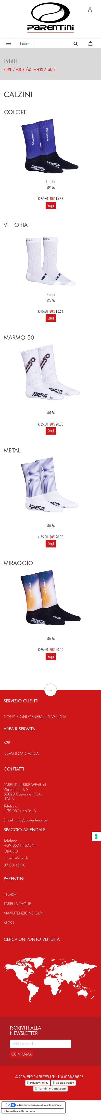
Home (8, 69)
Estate (19, 69)
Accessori (35, 69)
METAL (12, 450)
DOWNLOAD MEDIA (21, 753)
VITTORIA (16, 224)
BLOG (9, 922)
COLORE (15, 112)
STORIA (10, 894)
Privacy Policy (39, 1082)
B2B (7, 742)
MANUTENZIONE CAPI (23, 913)
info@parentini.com (31, 820)
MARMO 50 (19, 337)
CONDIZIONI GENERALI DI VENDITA (35, 716)
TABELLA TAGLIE (17, 903)
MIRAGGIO (18, 563)
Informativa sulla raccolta (19, 1111)
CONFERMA (21, 1054)
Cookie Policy (65, 1082)
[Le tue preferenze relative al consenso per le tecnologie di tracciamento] (96, 836)
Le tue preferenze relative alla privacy (38, 1104)
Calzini (51, 69)
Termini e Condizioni (52, 1088)
